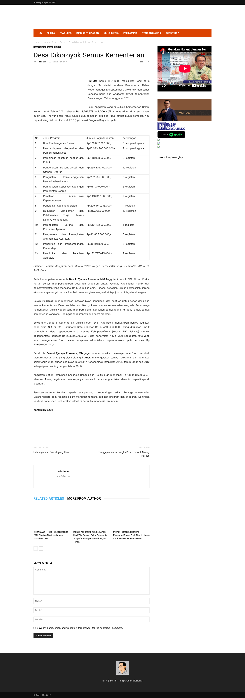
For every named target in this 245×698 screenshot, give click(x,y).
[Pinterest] (52, 69)
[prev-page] (36, 548)
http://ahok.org (63, 476)
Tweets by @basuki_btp (170, 157)
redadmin (41, 61)
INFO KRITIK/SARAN (87, 33)
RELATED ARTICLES (49, 498)
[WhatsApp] (59, 69)
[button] (208, 33)
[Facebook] (37, 69)
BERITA (51, 33)
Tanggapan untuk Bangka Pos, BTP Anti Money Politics (124, 454)
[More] (67, 69)
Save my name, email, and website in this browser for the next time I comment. (80, 627)
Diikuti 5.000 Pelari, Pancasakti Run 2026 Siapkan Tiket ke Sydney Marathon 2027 (51, 535)
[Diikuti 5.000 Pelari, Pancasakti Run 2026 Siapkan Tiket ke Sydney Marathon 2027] (52, 516)
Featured (66, 33)
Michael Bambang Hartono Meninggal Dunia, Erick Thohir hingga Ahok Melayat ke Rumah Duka (131, 535)
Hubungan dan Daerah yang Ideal (51, 452)
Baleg (62, 42)
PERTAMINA (130, 33)
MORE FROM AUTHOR (84, 498)
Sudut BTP (172, 33)
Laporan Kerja (49, 42)
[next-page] (41, 548)
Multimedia (111, 33)
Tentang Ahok (151, 33)
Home (36, 42)
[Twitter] (44, 69)
